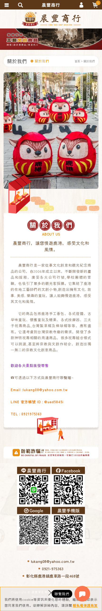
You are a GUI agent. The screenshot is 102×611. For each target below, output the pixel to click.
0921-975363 (53, 568)
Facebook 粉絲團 (68, 486)
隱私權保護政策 (85, 605)
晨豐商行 (51, 19)
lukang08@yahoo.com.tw (53, 561)
